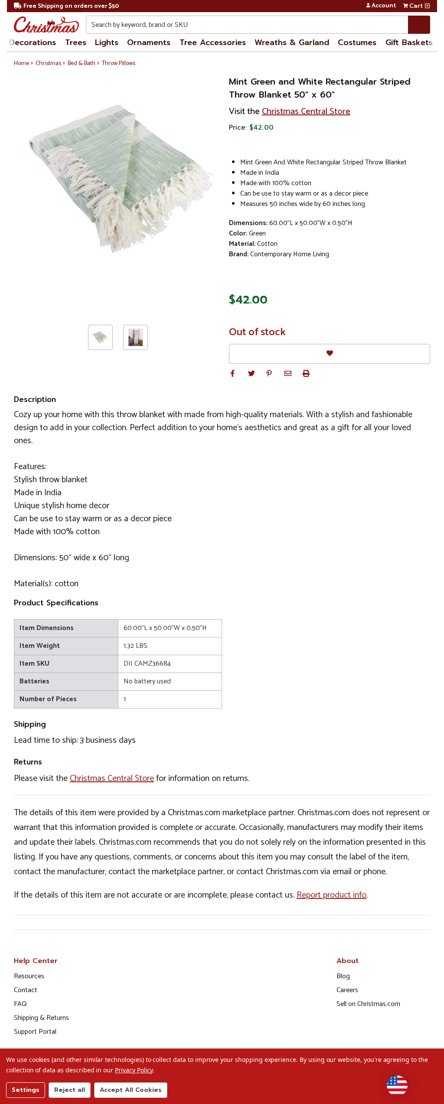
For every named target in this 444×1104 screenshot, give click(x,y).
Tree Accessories (213, 42)
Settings (25, 1089)
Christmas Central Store (306, 112)
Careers (347, 990)
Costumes (357, 42)
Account (384, 6)
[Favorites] (329, 353)
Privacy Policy (134, 1070)
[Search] (419, 25)
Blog (343, 976)
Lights (106, 42)
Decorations (32, 42)
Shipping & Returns (41, 1018)
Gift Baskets (409, 42)
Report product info (331, 895)
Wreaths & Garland (292, 42)
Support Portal (35, 1032)
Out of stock (257, 332)
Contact (25, 990)
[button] (232, 373)
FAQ (20, 1004)
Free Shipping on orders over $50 (71, 6)
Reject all (69, 1089)
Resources (29, 976)
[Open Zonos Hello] (397, 1085)
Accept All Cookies (131, 1089)
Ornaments (148, 42)
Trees (75, 42)
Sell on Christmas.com (368, 1004)
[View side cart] (427, 6)
